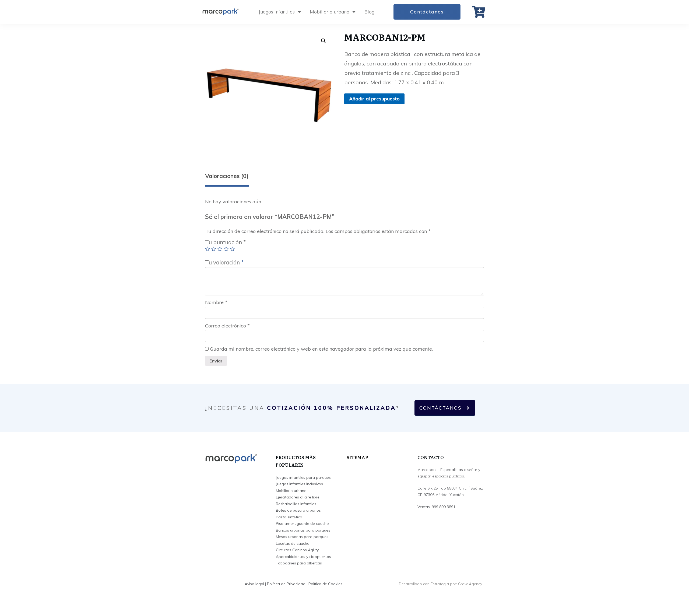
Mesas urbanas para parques (302, 536)
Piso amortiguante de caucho (302, 523)
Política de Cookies (325, 583)
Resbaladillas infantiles (296, 503)
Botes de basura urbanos (298, 510)
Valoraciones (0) (227, 175)
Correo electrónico (227, 326)
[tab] (227, 178)
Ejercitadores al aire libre (297, 497)
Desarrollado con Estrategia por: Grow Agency (440, 583)
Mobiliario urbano (291, 490)
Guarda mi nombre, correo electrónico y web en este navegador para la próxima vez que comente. (321, 349)
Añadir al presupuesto (374, 99)
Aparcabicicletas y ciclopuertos (303, 556)
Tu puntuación (225, 242)
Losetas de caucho (293, 543)
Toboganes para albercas (299, 563)
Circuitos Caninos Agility (297, 549)
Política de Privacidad (286, 583)
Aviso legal (254, 583)
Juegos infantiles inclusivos (299, 483)
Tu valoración (224, 262)
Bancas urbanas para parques (303, 530)
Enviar (216, 361)
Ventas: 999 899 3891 (436, 506)
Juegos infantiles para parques (303, 477)
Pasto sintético (289, 517)
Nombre (216, 302)
